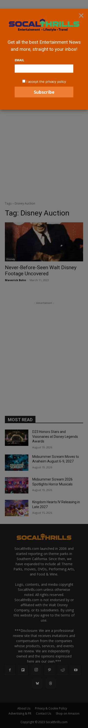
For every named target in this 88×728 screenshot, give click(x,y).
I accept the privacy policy (46, 81)
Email (19, 60)
